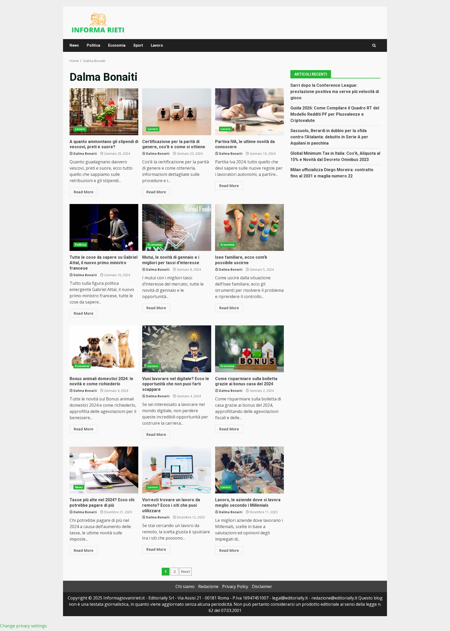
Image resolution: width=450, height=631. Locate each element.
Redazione (208, 586)
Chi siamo (185, 586)
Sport (138, 45)
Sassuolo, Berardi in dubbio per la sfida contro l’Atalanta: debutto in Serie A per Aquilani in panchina (329, 137)
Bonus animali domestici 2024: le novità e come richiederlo (104, 348)
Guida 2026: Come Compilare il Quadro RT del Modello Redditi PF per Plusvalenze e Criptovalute (334, 114)
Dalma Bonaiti (85, 153)
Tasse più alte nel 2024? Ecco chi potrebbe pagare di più (104, 470)
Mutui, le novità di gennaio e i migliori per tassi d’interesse (176, 227)
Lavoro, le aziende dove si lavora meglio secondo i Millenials (249, 470)
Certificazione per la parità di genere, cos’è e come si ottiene (176, 111)
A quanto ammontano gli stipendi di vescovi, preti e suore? (104, 111)
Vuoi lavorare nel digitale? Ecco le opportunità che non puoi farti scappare (176, 348)
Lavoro (157, 45)
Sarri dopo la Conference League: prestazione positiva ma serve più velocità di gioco (334, 91)
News (74, 45)
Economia (117, 45)
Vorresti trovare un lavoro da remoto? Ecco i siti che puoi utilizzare (176, 470)
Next (185, 571)
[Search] (374, 45)
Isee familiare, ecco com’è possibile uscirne (249, 227)
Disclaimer (262, 586)
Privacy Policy (235, 586)
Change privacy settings (23, 626)
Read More (83, 191)
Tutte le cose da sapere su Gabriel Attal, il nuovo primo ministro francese (104, 227)
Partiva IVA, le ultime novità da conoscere (249, 111)
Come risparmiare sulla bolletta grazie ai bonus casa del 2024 (249, 348)
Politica (93, 45)
